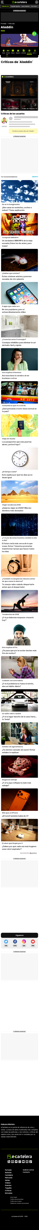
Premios (8, 1185)
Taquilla (8, 1188)
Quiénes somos (28, 1170)
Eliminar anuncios (20, 10)
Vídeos (8, 1183)
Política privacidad (16, 1199)
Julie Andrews (25, 6)
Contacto (26, 1172)
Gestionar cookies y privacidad (19, 1203)
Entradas (8, 1193)
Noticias (8, 1172)
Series (7, 1180)
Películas (11, 23)
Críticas (8, 1190)
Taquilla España (15, 6)
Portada (3, 23)
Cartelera (9, 1175)
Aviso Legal (13, 1197)
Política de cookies (16, 1201)
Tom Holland (35, 6)
